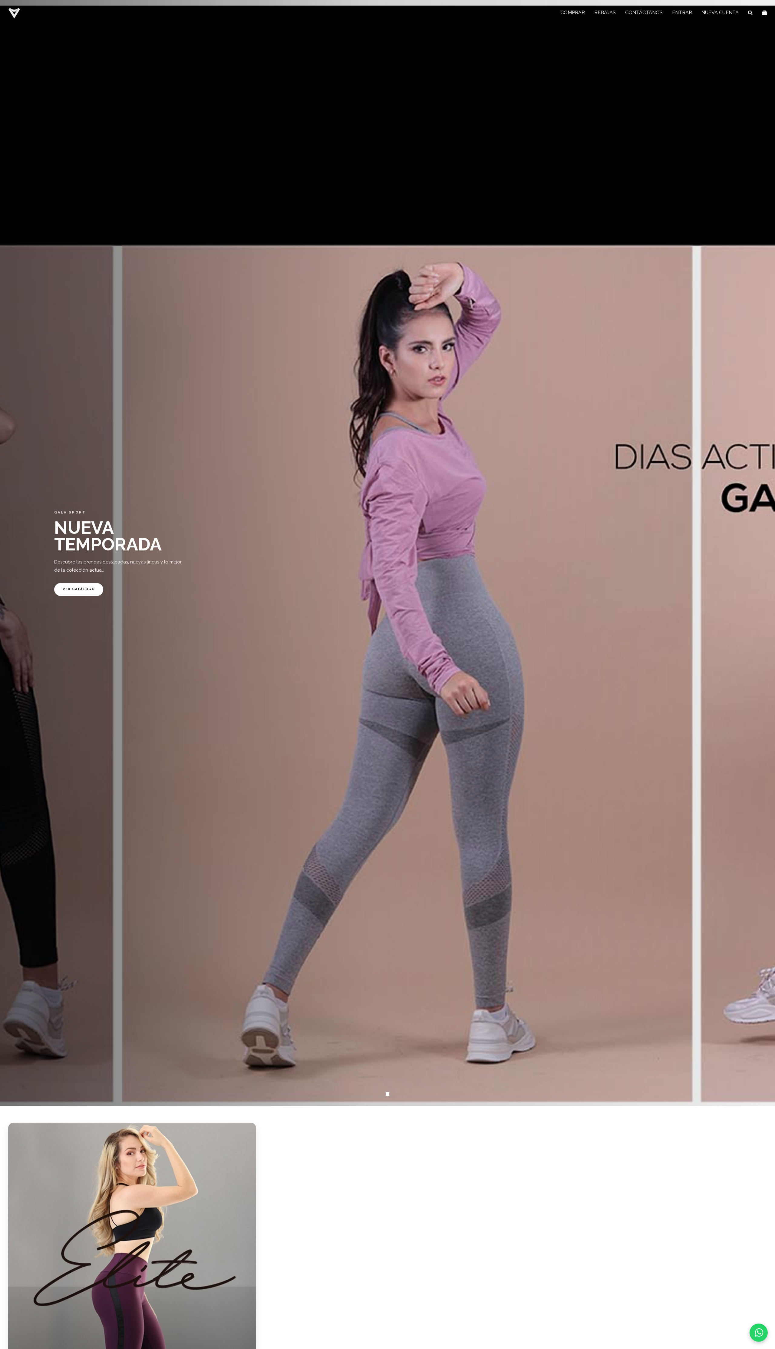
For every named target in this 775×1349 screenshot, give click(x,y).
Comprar (572, 12)
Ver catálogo (79, 589)
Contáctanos (644, 12)
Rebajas (605, 12)
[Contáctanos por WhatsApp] (759, 1333)
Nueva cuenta (720, 12)
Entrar (682, 12)
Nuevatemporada (108, 536)
